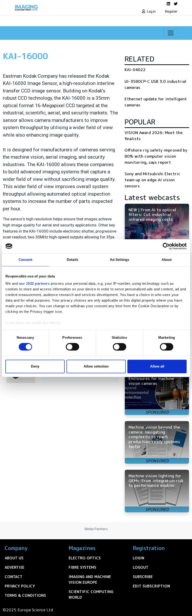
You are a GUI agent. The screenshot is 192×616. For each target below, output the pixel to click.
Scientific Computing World (91, 594)
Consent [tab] (25, 260)
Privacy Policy (20, 586)
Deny (35, 366)
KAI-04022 (135, 69)
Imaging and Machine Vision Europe (90, 579)
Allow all (157, 366)
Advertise (14, 567)
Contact (13, 576)
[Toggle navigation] (170, 33)
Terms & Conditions (25, 595)
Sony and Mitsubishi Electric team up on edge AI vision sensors (152, 179)
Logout (140, 567)
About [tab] (167, 260)
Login (138, 558)
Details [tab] (72, 260)
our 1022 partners (34, 283)
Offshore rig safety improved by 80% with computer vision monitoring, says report (156, 156)
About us (14, 558)
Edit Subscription (151, 586)
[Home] (54, 7)
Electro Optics (85, 558)
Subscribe (143, 576)
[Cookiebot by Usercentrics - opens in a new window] (166, 246)
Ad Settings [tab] (119, 260)
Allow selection (96, 366)
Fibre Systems (82, 567)
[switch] (72, 347)
